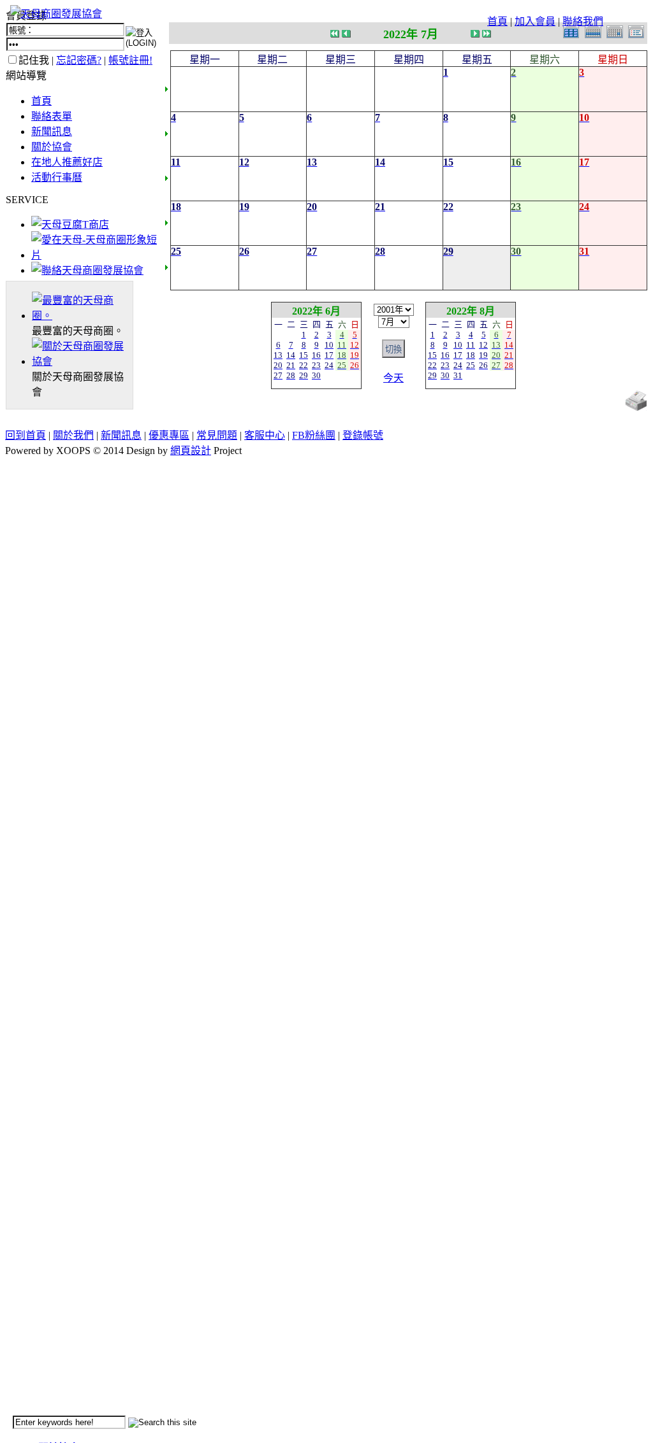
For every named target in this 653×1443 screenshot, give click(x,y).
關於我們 (73, 435)
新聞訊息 (51, 131)
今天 (393, 378)
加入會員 (535, 21)
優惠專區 (169, 435)
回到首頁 (25, 435)
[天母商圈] (82, 315)
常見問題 (216, 435)
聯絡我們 (582, 21)
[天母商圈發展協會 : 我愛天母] (56, 13)
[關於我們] (82, 361)
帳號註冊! (130, 60)
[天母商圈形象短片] (94, 255)
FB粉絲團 (313, 435)
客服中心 (264, 435)
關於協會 (51, 146)
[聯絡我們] (87, 270)
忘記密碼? (78, 60)
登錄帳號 (362, 435)
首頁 (497, 21)
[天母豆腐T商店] (70, 224)
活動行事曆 (56, 177)
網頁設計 (190, 450)
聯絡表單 (51, 116)
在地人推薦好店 (67, 162)
